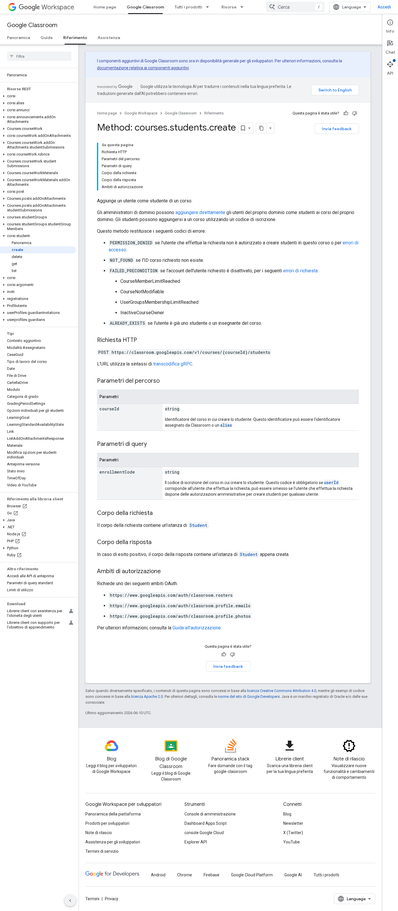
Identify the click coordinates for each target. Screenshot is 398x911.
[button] (38, 96)
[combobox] (295, 7)
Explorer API (195, 842)
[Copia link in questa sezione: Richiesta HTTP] (143, 340)
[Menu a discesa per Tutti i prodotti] (209, 7)
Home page (105, 7)
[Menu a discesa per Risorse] (244, 7)
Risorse (229, 7)
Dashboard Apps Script (205, 823)
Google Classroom (145, 7)
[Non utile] (354, 113)
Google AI (293, 875)
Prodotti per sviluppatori (107, 823)
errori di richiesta (300, 270)
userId (331, 482)
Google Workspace (140, 113)
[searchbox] (39, 56)
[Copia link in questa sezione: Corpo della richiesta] (158, 513)
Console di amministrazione (210, 814)
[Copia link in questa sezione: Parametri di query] (153, 444)
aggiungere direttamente (200, 212)
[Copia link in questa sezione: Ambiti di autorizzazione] (166, 571)
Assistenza (109, 37)
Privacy (111, 898)
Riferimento (75, 37)
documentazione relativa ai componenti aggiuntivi (143, 68)
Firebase (211, 875)
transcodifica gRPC (172, 364)
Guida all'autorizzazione (196, 628)
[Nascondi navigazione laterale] (70, 900)
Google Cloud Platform (252, 875)
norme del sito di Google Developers (249, 696)
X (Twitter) (293, 832)
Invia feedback (337, 128)
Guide (46, 37)
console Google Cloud (204, 832)
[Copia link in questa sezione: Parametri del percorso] (165, 381)
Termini (92, 898)
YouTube (291, 842)
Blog (287, 814)
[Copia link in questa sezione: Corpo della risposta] (157, 542)
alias (226, 425)
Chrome (184, 875)
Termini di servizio (102, 851)
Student (198, 525)
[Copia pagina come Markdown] (261, 128)
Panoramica (18, 37)
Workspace (57, 7)
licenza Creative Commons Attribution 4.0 (281, 690)
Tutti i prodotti (188, 7)
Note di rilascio (98, 832)
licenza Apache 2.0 (147, 696)
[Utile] (345, 113)
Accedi (384, 7)
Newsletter (293, 823)
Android (158, 875)
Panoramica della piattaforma (113, 814)
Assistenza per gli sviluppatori (112, 842)
